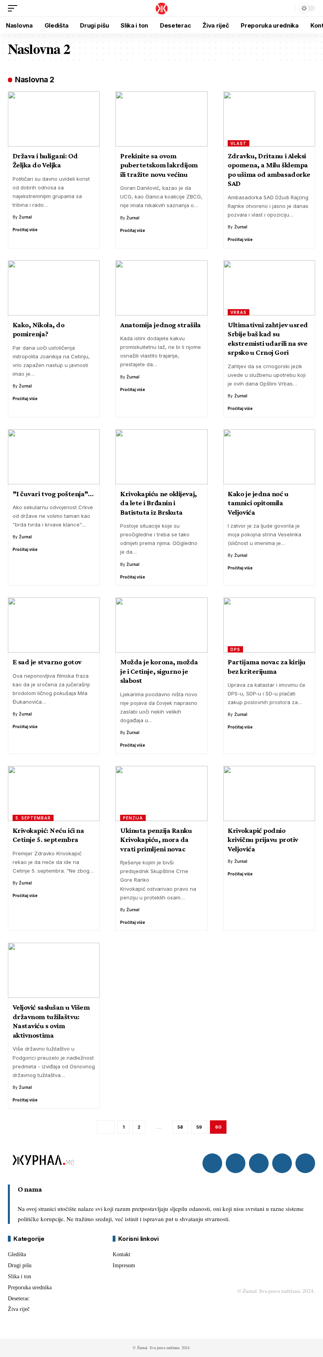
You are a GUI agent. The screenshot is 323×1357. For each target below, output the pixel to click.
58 (180, 1127)
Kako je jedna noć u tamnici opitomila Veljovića (258, 502)
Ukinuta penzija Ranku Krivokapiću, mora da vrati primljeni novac (156, 839)
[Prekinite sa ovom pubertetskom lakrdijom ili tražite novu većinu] (161, 118)
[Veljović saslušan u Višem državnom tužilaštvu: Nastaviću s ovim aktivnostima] (54, 970)
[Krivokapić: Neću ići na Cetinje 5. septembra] (54, 793)
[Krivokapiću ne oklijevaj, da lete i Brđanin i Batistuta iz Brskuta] (161, 456)
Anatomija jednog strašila (160, 325)
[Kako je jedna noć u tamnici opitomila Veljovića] (269, 456)
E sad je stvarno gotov (47, 662)
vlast (238, 143)
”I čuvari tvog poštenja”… (53, 493)
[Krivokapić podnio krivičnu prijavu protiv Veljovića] (269, 793)
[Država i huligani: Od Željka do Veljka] (54, 118)
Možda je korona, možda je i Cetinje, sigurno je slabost (159, 671)
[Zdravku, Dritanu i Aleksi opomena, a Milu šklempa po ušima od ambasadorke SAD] (269, 118)
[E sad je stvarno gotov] (54, 625)
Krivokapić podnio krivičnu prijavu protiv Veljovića (263, 839)
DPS (235, 649)
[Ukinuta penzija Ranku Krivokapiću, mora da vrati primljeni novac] (161, 793)
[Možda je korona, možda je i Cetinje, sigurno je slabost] (161, 625)
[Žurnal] (161, 8)
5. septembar (33, 818)
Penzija (133, 818)
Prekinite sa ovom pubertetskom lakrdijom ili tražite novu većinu (159, 165)
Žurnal (25, 217)
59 (199, 1127)
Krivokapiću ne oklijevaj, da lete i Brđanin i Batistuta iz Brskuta (158, 502)
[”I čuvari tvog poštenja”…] (54, 456)
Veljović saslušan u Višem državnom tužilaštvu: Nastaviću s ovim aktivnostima (51, 1021)
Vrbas (238, 312)
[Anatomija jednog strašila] (161, 287)
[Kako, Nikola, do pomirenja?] (54, 287)
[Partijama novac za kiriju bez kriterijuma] (269, 625)
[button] (14, 8)
